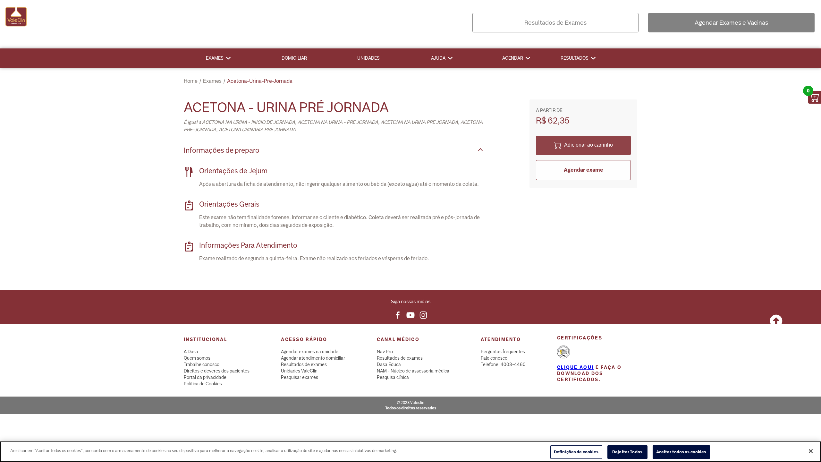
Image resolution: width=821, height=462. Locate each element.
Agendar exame (583, 170)
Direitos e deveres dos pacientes (217, 370)
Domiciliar (294, 58)
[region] (410, 451)
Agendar (512, 58)
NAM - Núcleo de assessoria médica (413, 370)
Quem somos (197, 358)
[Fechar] (811, 451)
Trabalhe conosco (201, 364)
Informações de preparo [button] (221, 150)
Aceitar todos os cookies (681, 451)
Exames (215, 58)
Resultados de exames (304, 364)
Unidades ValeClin (299, 370)
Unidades (368, 58)
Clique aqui (575, 367)
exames (212, 81)
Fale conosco (494, 358)
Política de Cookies (203, 383)
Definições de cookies (576, 451)
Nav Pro (385, 351)
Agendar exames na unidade (309, 351)
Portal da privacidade (205, 377)
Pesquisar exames (299, 377)
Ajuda (438, 58)
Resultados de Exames (555, 22)
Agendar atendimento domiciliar (313, 358)
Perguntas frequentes (503, 351)
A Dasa (191, 351)
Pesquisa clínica (393, 377)
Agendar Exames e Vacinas (731, 22)
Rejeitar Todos (627, 451)
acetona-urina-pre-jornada (259, 81)
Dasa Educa (389, 364)
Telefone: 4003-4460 (503, 364)
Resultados (574, 58)
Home (191, 81)
